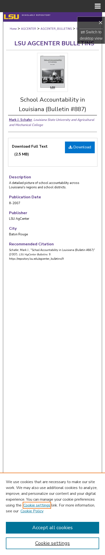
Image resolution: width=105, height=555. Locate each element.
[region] (52, 514)
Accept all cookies (52, 527)
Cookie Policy (32, 511)
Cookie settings (36, 505)
